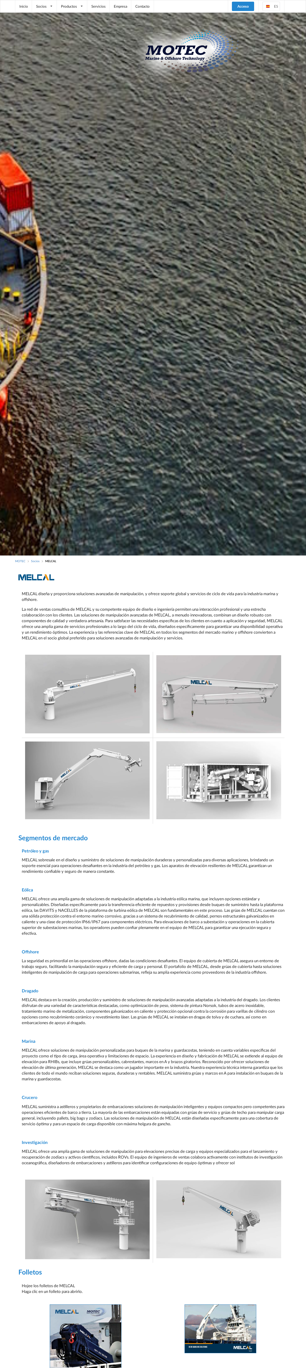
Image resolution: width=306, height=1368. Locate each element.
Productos (69, 6)
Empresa (120, 6)
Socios (41, 6)
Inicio (23, 6)
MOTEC (20, 561)
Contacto (142, 6)
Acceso (243, 6)
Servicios (98, 6)
